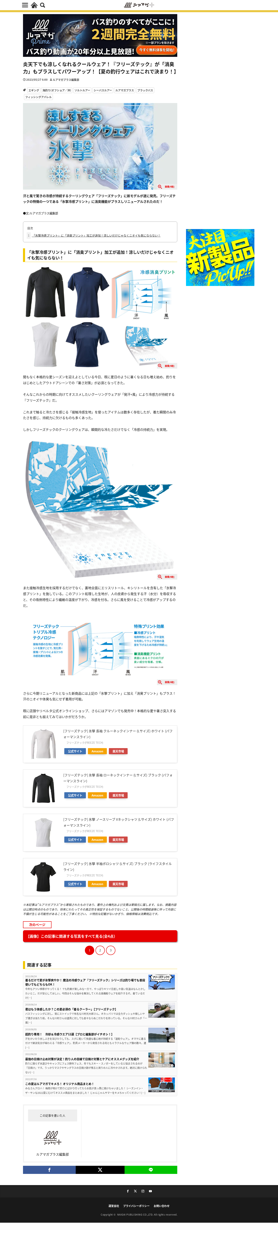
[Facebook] (49, 1170)
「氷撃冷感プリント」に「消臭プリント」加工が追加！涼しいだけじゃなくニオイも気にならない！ (94, 235)
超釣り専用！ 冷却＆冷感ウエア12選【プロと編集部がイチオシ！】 (69, 1034)
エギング (33, 90)
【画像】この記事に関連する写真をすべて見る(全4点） (71, 936)
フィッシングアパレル (38, 97)
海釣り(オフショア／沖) (57, 90)
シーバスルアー (103, 90)
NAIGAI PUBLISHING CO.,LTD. (135, 1214)
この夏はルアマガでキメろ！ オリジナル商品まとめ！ (59, 1084)
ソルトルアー (82, 90)
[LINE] (151, 1170)
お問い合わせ (162, 1206)
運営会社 (113, 1206)
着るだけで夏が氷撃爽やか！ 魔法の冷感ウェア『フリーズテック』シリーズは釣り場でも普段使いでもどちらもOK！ (85, 982)
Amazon (97, 751)
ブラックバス (145, 90)
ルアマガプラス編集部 (66, 79)
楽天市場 (118, 751)
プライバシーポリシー (136, 1206)
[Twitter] (100, 1170)
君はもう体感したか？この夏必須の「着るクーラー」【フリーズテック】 (71, 1009)
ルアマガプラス (124, 90)
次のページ (37, 924)
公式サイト (75, 751)
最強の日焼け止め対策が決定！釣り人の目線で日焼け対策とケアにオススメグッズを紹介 (82, 1059)
